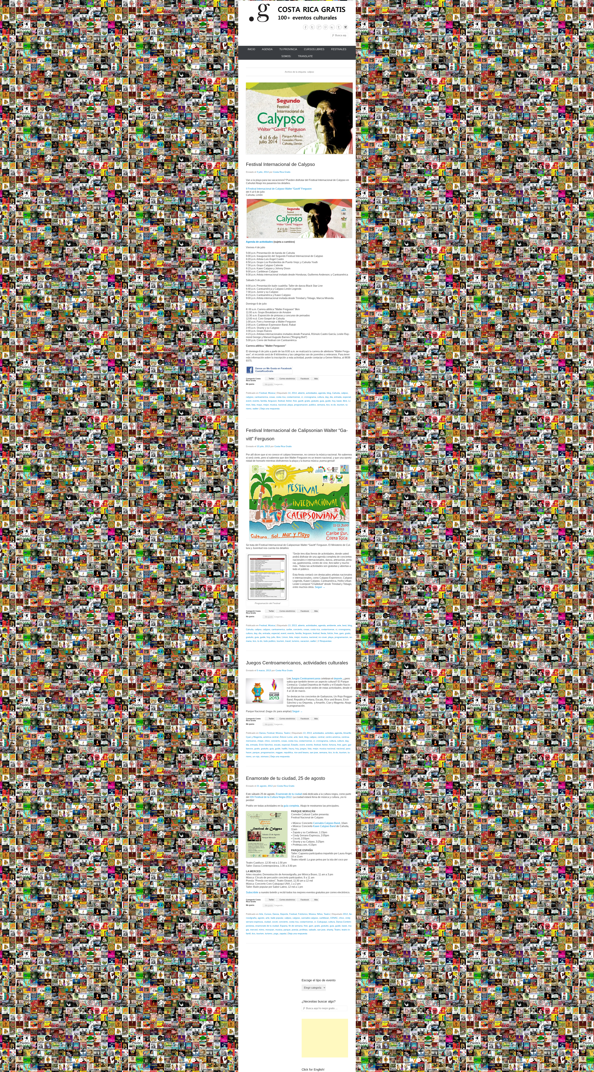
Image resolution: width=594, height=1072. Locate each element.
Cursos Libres (314, 49)
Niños (320, 914)
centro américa (333, 737)
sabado (312, 929)
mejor (266, 404)
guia (322, 401)
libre (345, 401)
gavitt (300, 401)
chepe (260, 741)
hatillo (284, 748)
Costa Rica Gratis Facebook (305, 27)
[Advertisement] (325, 1038)
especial (347, 397)
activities (329, 733)
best (344, 625)
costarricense (293, 397)
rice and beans (301, 752)
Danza (262, 733)
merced (254, 929)
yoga (275, 933)
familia (263, 401)
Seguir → (320, 587)
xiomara (265, 756)
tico (328, 404)
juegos (303, 748)
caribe (289, 629)
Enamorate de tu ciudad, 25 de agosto (285, 778)
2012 (345, 914)
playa (290, 404)
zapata (283, 933)
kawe (339, 401)
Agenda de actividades (259, 241)
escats (277, 744)
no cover (323, 637)
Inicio (251, 49)
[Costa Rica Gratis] (297, 12)
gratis (307, 401)
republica (288, 752)
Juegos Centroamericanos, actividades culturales (297, 662)
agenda (322, 393)
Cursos (267, 914)
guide (328, 401)
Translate (305, 56)
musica (273, 404)
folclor (289, 401)
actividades (311, 393)
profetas (303, 929)
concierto (297, 629)
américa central (270, 737)
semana (321, 404)
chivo (267, 741)
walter (255, 408)
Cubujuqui (322, 921)
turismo (295, 641)
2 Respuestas (324, 641)
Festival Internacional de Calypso (280, 164)
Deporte (284, 914)
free (295, 401)
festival (281, 401)
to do (333, 404)
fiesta (323, 633)
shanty (330, 929)
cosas (272, 397)
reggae (279, 752)
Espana (283, 926)
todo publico (269, 641)
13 (289, 625)
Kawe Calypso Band (324, 826)
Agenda (267, 49)
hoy (333, 401)
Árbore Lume (286, 737)
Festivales (338, 49)
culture (340, 741)
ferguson (272, 401)
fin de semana (296, 926)
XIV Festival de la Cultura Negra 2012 (271, 797)
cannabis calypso (309, 918)
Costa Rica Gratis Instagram (345, 27)
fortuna (332, 744)
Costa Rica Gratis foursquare (332, 27)
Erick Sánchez (266, 744)
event (248, 401)
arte (339, 625)
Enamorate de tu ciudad (289, 794)
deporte (338, 678)
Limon (285, 637)
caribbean (324, 918)
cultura (320, 397)
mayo (259, 404)
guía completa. (291, 805)
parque (256, 752)
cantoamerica (261, 397)
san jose (314, 752)
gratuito (315, 401)
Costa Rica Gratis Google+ (318, 27)
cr (302, 397)
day (327, 397)
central (321, 737)
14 (289, 393)
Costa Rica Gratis (281, 172)
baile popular (277, 918)
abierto (301, 393)
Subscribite (252, 892)
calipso (344, 393)
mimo (261, 929)
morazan (269, 929)
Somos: (286, 56)
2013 (294, 625)
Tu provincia (288, 49)
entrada (338, 397)
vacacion (304, 641)
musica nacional (327, 748)
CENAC (334, 918)
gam (341, 633)
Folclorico (303, 914)
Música (271, 393)
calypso (249, 397)
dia (331, 397)
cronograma (310, 397)
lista (253, 404)
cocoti (275, 921)
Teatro (287, 733)
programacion (301, 404)
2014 (294, 393)
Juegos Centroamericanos (305, 678)
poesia (295, 929)
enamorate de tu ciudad (267, 926)
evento (256, 401)
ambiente (331, 625)
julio (273, 637)
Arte (261, 914)
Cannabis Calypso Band (326, 823)
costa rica (281, 397)
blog (329, 393)
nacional (282, 404)
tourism (340, 404)
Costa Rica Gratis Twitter (312, 27)
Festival (263, 393)
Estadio (294, 744)
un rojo (256, 756)
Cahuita (336, 393)
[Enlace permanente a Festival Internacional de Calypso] (299, 118)
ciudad (267, 921)
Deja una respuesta (270, 408)
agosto (261, 918)
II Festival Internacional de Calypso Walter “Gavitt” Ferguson (279, 188)
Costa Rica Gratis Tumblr (338, 27)
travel (288, 641)
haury (291, 748)
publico (312, 404)
